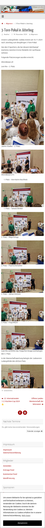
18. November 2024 (20, 34)
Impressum (7, 450)
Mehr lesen (26, 516)
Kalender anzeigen (34, 431)
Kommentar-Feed (10, 474)
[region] (22, 510)
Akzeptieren (22, 523)
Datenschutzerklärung (12, 453)
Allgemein (9, 24)
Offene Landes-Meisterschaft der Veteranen (36, 401)
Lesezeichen (8, 391)
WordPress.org (9, 478)
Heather (7, 34)
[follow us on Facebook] (20, 413)
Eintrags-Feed (8, 470)
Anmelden (7, 466)
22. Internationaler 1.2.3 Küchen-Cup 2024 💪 (11, 401)
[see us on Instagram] (25, 413)
